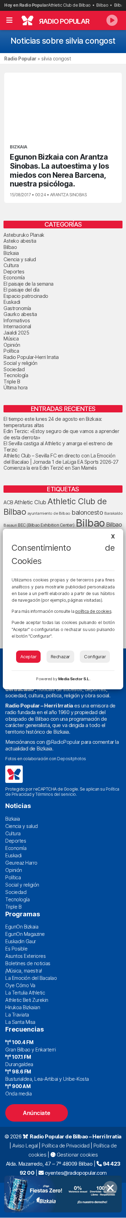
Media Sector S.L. (74, 678)
